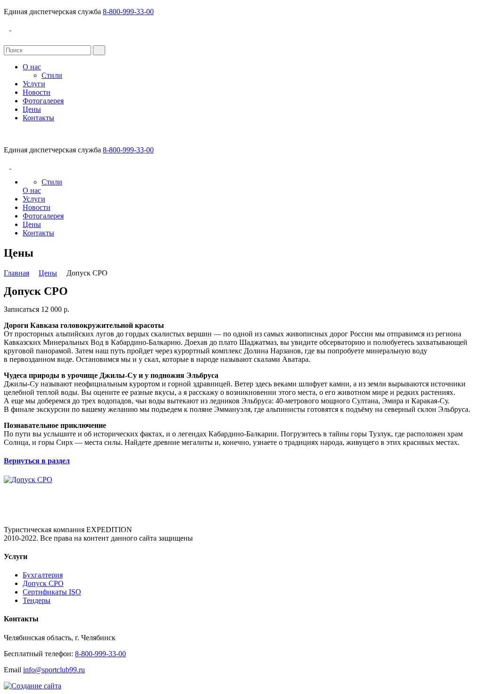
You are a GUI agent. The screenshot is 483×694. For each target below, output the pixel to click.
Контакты (38, 118)
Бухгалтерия (43, 575)
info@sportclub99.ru (54, 670)
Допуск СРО (43, 583)
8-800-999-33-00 (128, 12)
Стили (52, 75)
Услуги (34, 84)
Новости (36, 92)
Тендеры (36, 600)
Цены (32, 109)
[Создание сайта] (32, 686)
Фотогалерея (43, 101)
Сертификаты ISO (52, 592)
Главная (16, 273)
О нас (32, 67)
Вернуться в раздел (37, 461)
